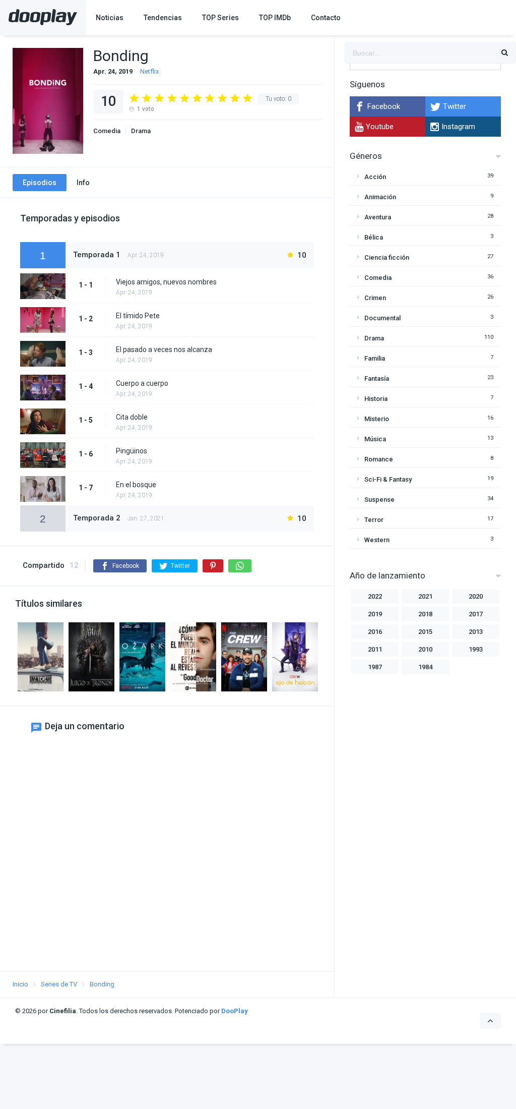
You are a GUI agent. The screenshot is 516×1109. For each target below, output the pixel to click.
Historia (376, 398)
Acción (375, 177)
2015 (425, 631)
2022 (375, 596)
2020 (476, 596)
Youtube (380, 126)
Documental (382, 318)
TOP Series (220, 18)
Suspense (379, 499)
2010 (425, 649)
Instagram (458, 126)
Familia (374, 358)
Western (377, 540)
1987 (375, 667)
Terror (373, 519)
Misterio (376, 419)
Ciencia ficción (386, 257)
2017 (476, 614)
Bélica (373, 237)
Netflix (149, 71)
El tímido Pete (138, 316)
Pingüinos (131, 451)
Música (375, 439)
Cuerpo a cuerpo (142, 383)
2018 (425, 614)
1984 (425, 667)
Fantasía (376, 378)
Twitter (454, 106)
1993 (476, 649)
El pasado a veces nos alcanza (164, 349)
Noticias (109, 18)
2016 (375, 631)
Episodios (39, 183)
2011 (375, 649)
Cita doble (132, 417)
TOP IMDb (275, 18)
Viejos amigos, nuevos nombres (166, 282)
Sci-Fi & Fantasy (388, 479)
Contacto (326, 18)
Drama (141, 131)
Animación (380, 197)
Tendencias (163, 18)
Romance (378, 459)
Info (83, 183)
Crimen (375, 298)
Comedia (106, 131)
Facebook (383, 106)
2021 (425, 596)
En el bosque (136, 485)
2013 (476, 631)
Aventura (377, 217)
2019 (375, 614)
